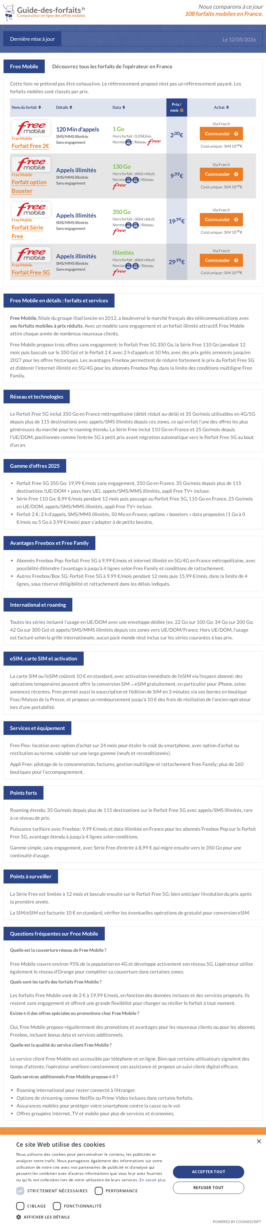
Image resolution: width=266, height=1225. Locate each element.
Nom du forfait (24, 107)
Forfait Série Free (27, 229)
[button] (91, 1217)
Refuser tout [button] (208, 1187)
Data (117, 107)
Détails (62, 107)
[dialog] (133, 1180)
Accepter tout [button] (208, 1171)
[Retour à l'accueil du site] (44, 11)
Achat (219, 107)
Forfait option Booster (29, 183)
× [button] (258, 1141)
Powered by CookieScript (237, 1221)
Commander (218, 133)
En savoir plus (152, 1180)
